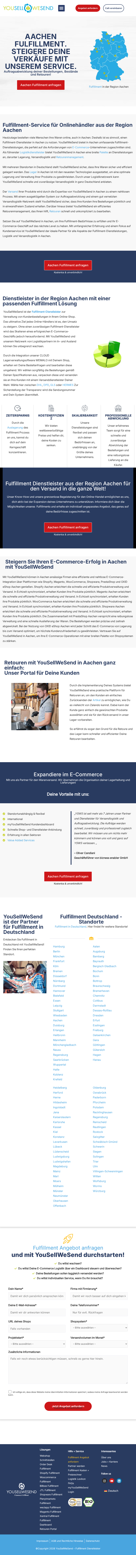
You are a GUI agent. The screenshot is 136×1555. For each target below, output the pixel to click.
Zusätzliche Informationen (24, 1352)
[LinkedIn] (119, 1480)
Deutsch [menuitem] (113, 1490)
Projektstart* (16, 1337)
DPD (46, 385)
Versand (13, 191)
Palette (104, 152)
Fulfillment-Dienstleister (46, 311)
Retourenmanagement (69, 157)
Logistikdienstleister (32, 152)
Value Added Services (20, 840)
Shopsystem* (78, 1321)
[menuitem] (111, 1490)
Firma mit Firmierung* (83, 1288)
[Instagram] (104, 1480)
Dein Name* (15, 1288)
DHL (39, 385)
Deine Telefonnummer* (84, 1305)
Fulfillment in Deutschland (70, 926)
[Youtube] (111, 1480)
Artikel (97, 700)
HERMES (68, 385)
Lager (33, 172)
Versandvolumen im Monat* (87, 1337)
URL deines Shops (19, 1321)
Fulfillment (95, 86)
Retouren (55, 211)
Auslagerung (15, 427)
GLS (52, 385)
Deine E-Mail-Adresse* (22, 1305)
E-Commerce (80, 147)
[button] (61, 8)
